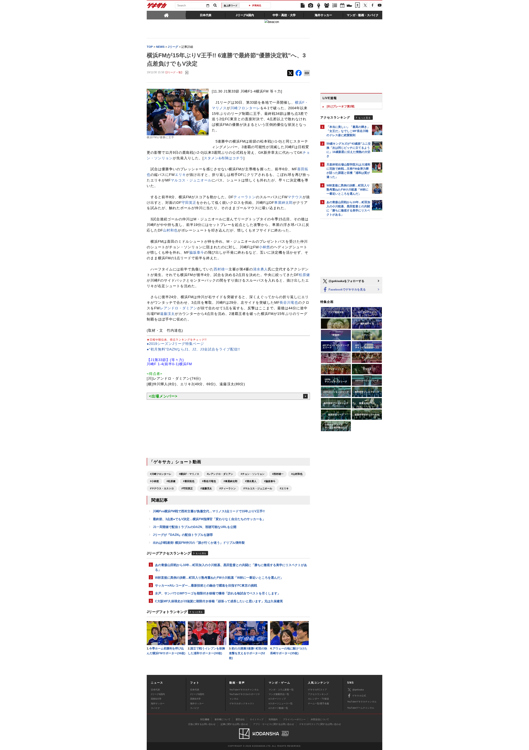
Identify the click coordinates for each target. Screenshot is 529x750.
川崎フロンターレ (245, 108)
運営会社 (240, 719)
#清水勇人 (250, 481)
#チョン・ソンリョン (252, 474)
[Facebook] (372, 5)
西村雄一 (221, 269)
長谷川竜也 (289, 303)
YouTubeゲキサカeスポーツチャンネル (244, 696)
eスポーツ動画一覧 (278, 708)
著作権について (222, 719)
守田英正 (188, 203)
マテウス (295, 197)
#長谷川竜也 (209, 481)
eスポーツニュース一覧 (281, 703)
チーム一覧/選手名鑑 (318, 703)
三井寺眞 (256, 5)
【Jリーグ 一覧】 (173, 72)
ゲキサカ (157, 6)
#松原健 (171, 481)
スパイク (155, 708)
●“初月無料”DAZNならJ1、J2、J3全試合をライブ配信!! (193, 349)
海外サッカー (157, 703)
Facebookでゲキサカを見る (347, 289)
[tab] (166, 15)
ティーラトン (245, 197)
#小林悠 (154, 481)
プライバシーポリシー (294, 719)
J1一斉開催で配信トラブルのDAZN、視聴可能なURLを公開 (194, 527)
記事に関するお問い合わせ (234, 724)
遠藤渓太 (167, 314)
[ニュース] (302, 5)
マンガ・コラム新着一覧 (281, 689)
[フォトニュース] (310, 5)
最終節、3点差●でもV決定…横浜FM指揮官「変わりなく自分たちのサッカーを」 (209, 519)
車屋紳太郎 (283, 203)
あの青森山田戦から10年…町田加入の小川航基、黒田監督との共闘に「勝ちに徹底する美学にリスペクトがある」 (231, 567)
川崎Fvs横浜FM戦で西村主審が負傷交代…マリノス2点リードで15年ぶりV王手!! (209, 511)
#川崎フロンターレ (160, 474)
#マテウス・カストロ (162, 488)
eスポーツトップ (277, 698)
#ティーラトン (227, 488)
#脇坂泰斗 (269, 481)
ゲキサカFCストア (317, 689)
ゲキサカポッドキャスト (241, 703)
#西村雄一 (278, 474)
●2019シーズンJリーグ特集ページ (175, 344)
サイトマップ (256, 719)
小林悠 (264, 247)
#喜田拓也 (188, 481)
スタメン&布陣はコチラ (223, 158)
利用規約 (273, 719)
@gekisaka (358, 689)
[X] (365, 5)
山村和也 (170, 230)
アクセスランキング (318, 694)
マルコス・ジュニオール (191, 180)
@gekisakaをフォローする (346, 281)
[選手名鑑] (327, 5)
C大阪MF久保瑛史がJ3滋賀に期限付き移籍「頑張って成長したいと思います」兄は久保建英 (219, 601)
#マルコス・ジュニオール (257, 488)
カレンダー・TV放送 (318, 698)
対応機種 (204, 719)
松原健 (304, 275)
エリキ (180, 175)
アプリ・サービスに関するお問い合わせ (273, 724)
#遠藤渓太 (206, 488)
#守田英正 (187, 488)
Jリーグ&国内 (158, 694)
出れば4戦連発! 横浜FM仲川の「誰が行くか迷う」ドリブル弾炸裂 (199, 542)
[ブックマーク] (357, 5)
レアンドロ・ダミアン (178, 308)
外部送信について (320, 719)
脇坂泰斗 (196, 252)
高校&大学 (156, 698)
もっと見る (201, 553)
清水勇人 (260, 269)
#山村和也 (297, 474)
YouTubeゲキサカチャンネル (244, 689)
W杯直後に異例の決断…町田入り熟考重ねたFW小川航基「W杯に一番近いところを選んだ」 (219, 577)
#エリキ (284, 488)
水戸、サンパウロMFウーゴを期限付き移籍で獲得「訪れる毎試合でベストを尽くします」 (217, 593)
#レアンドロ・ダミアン (220, 474)
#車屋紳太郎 (230, 481)
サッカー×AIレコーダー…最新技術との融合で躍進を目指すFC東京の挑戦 (206, 585)
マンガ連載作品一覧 (279, 694)
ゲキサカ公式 (359, 695)
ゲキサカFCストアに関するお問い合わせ (320, 724)
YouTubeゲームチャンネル (360, 708)
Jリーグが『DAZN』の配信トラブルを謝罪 (183, 534)
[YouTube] (379, 5)
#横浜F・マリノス (189, 474)
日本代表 (155, 689)
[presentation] (166, 15)
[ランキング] (335, 5)
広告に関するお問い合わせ (202, 724)
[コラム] (319, 5)
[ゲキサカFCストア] (349, 6)
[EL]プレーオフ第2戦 (340, 106)
